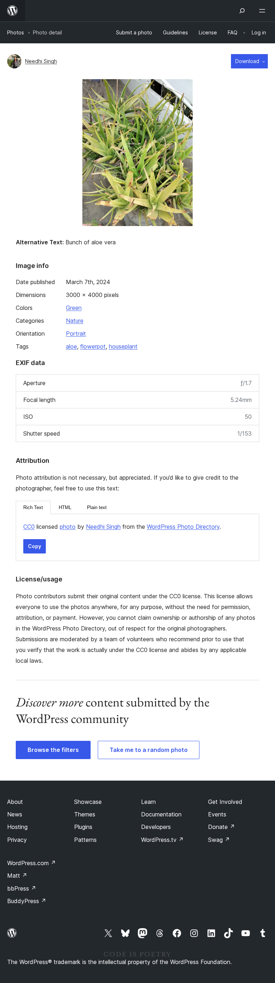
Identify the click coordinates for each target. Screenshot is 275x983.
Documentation (161, 814)
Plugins (83, 826)
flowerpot (93, 346)
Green (74, 307)
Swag (219, 839)
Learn (148, 801)
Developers (156, 826)
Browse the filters (53, 749)
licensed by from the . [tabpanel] (122, 526)
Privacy (17, 839)
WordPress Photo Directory (183, 526)
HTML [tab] (65, 507)
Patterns (85, 839)
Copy (34, 546)
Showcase (88, 801)
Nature (74, 320)
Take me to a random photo (149, 749)
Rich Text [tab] (33, 507)
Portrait (76, 333)
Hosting (17, 826)
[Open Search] (242, 10)
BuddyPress (26, 901)
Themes (84, 814)
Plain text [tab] (97, 507)
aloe (71, 346)
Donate (221, 826)
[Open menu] (263, 10)
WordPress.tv (162, 839)
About (15, 801)
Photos (15, 32)
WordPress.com (31, 863)
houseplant (123, 346)
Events (217, 814)
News (14, 814)
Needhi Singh (41, 61)
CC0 (29, 526)
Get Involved (225, 801)
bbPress (21, 888)
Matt (17, 875)
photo (68, 526)
